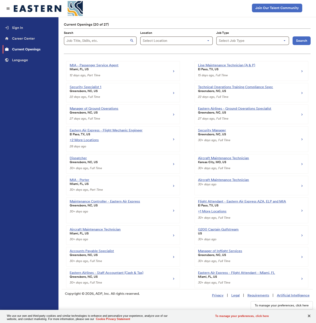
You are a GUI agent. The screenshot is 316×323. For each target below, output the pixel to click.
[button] (132, 41)
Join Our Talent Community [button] (277, 8)
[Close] (309, 316)
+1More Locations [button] (212, 211)
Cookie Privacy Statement (113, 319)
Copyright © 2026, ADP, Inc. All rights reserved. (102, 294)
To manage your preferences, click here (242, 316)
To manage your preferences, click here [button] (282, 305)
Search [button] (301, 41)
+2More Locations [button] (84, 140)
